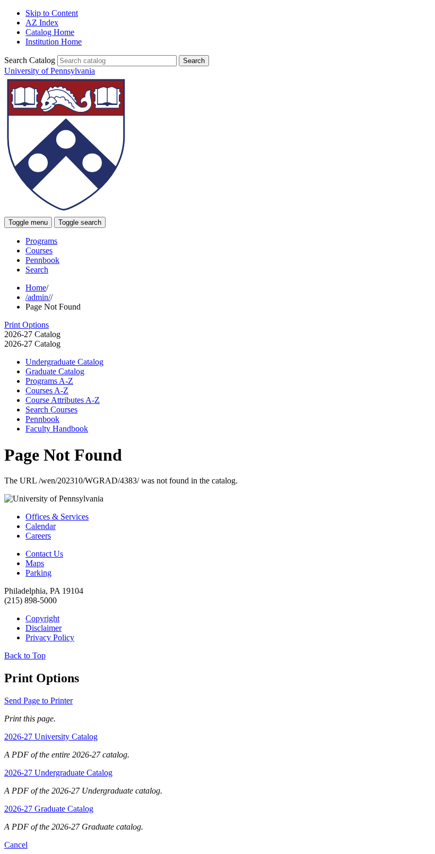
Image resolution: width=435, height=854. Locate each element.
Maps (34, 563)
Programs (41, 240)
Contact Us (44, 553)
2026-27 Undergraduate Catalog (58, 772)
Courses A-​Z (46, 390)
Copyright (42, 618)
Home (35, 287)
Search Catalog (29, 60)
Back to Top (25, 655)
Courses (39, 250)
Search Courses (51, 409)
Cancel (16, 844)
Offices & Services (57, 516)
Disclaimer (43, 627)
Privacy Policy (49, 637)
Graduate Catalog (54, 371)
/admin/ (37, 297)
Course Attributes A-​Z (62, 399)
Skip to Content (51, 12)
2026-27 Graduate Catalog (48, 808)
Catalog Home (49, 32)
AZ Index (41, 22)
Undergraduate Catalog (64, 361)
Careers (38, 535)
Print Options (26, 324)
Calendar (40, 526)
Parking (38, 572)
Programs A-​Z (49, 380)
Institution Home (53, 41)
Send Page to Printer (38, 700)
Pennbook (42, 260)
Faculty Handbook (56, 428)
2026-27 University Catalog (51, 736)
